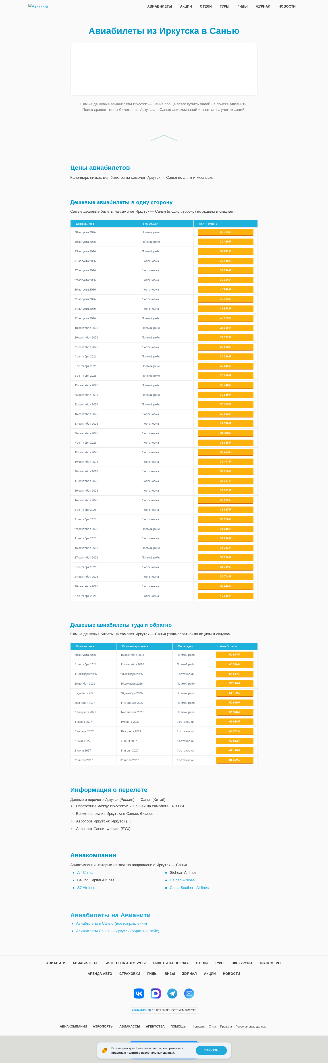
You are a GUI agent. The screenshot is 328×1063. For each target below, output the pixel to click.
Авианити (55, 963)
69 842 (233, 740)
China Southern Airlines (189, 888)
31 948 (224, 442)
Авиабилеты (159, 6)
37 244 (224, 586)
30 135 (224, 365)
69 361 (233, 731)
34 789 (224, 567)
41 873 (224, 308)
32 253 (224, 452)
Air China (85, 872)
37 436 (224, 260)
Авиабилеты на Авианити (110, 915)
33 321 (224, 480)
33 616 (224, 519)
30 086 (224, 356)
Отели (206, 6)
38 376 (224, 270)
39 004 (224, 279)
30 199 (224, 375)
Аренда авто (100, 974)
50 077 (233, 654)
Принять (211, 1050)
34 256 (224, 557)
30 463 (224, 404)
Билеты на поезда (171, 963)
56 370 (233, 712)
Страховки (129, 974)
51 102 (233, 693)
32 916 (224, 471)
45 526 (233, 664)
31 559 (224, 423)
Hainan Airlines (182, 880)
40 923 (224, 299)
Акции (186, 6)
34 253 (224, 547)
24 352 (224, 337)
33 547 (224, 509)
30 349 (224, 394)
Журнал (263, 6)
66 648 (233, 721)
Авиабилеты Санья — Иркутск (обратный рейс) (117, 931)
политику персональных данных (150, 1052)
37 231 (224, 251)
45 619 (224, 318)
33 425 (224, 500)
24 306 (224, 327)
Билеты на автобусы (125, 963)
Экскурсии (242, 963)
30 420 (224, 241)
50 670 (233, 702)
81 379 (233, 760)
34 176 (224, 538)
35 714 (224, 576)
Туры (224, 6)
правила (117, 1052)
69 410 (233, 750)
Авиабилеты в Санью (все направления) (111, 923)
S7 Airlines (86, 888)
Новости (287, 6)
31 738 (224, 433)
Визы (170, 974)
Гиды (242, 6)
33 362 (224, 490)
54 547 (233, 673)
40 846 (224, 289)
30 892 (224, 413)
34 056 (224, 528)
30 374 (224, 232)
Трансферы (270, 963)
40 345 (224, 595)
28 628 (224, 347)
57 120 (233, 683)
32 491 (224, 461)
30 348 (224, 385)
